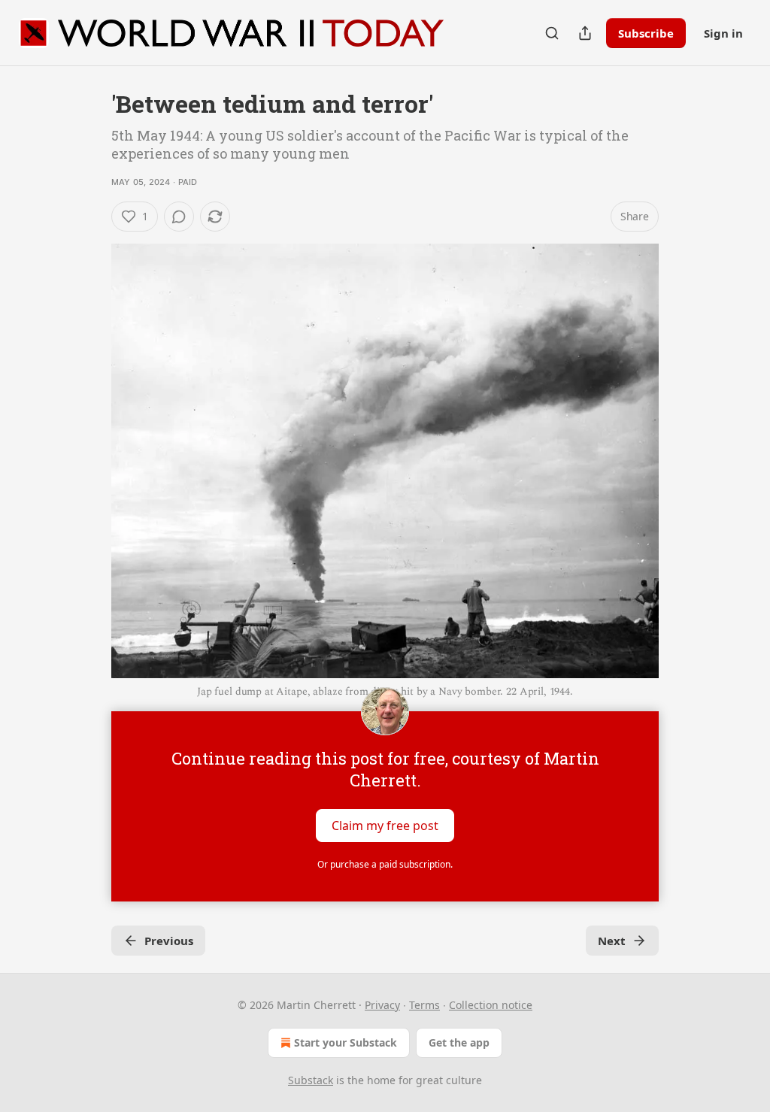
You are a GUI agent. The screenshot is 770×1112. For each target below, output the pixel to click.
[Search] (552, 33)
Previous (168, 940)
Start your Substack (345, 1042)
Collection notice (490, 1005)
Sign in (723, 33)
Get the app (459, 1042)
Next (612, 940)
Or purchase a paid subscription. (385, 864)
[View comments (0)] (179, 216)
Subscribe (646, 33)
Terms (424, 1005)
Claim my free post (385, 825)
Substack (310, 1080)
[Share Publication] (585, 33)
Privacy (382, 1005)
